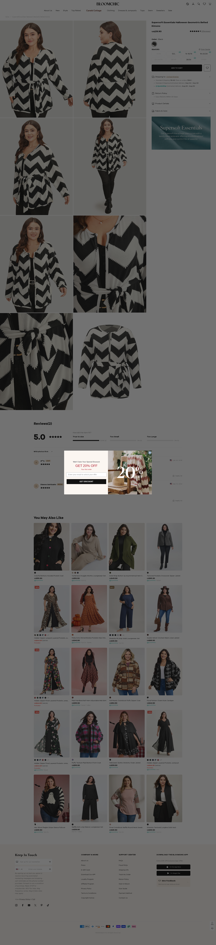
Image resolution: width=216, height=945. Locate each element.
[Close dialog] (150, 452)
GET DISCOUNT (86, 481)
